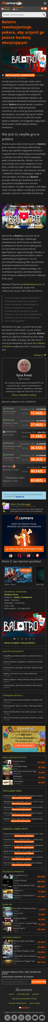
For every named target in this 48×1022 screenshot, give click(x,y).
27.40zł (37, 424)
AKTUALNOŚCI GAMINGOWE (20, 75)
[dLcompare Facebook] (13, 1018)
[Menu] (45, 3)
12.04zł (37, 413)
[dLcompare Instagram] (20, 1018)
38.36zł (37, 459)
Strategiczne (26, 597)
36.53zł (37, 448)
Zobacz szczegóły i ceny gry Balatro (19, 643)
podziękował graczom (31, 284)
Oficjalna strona (11, 594)
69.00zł (37, 480)
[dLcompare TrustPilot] (27, 1018)
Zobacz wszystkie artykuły (24, 395)
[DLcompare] (24, 989)
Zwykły (17, 597)
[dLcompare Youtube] (34, 1018)
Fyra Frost (39, 75)
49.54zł (37, 471)
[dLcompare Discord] (41, 1018)
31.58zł (37, 436)
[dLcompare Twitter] (7, 1018)
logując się (20, 496)
